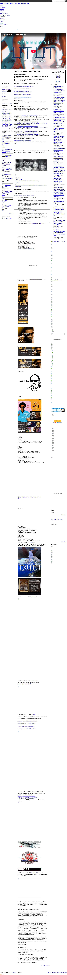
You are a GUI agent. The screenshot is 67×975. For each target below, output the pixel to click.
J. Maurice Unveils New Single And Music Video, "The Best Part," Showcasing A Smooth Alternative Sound (59, 120)
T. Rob (31, 542)
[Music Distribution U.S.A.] (10, 110)
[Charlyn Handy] (55, 527)
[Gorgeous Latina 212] (3, 110)
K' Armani (34, 680)
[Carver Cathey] (10, 117)
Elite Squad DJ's (8, 178)
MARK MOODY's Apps (7, 103)
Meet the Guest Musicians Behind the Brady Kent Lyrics (59, 111)
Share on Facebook (7, 89)
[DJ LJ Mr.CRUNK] (52, 531)
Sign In (50, 0)
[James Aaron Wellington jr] (55, 538)
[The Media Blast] (62, 527)
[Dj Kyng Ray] (59, 538)
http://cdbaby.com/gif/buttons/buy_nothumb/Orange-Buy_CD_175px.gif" (32, 127)
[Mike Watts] (3, 114)
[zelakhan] (10, 125)
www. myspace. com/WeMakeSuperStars (22, 97)
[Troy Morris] (55, 531)
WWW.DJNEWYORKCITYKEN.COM (26, 248)
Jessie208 (33, 714)
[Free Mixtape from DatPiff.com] (52, 546)
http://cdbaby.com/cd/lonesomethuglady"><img (28, 121)
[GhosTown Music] (59, 527)
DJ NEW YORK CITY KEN (36, 223)
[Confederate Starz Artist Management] (3, 121)
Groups (3, 96)
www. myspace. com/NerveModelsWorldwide (24, 86)
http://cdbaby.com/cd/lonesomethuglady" (29, 115)
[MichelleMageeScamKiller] (62, 534)
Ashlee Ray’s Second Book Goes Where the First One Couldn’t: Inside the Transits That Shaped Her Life (59, 89)
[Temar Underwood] (3, 125)
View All (11, 128)
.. (14, 165)
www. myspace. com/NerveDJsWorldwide (23, 91)
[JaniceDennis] (7, 121)
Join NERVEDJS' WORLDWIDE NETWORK (24, 195)
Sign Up (46, 0)
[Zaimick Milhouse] (52, 527)
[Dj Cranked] (62, 538)
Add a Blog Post (55, 241)
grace (33, 197)
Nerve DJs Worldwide (36, 791)
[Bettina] (7, 110)
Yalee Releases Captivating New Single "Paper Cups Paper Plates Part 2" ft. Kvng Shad (59, 232)
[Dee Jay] (59, 534)
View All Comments (45, 965)
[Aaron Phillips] (59, 531)
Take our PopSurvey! (56, 280)
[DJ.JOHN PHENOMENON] (7, 125)
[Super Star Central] (3, 117)
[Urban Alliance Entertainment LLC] (62, 531)
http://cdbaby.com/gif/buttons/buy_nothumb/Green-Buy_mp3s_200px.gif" (32, 123)
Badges (49, 972)
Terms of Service (63, 972)
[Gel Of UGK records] (7, 117)
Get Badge (63, 514)
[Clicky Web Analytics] (2, 974)
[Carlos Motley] (55, 534)
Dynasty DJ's (8, 174)
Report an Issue (55, 972)
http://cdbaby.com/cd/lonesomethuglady (22, 140)
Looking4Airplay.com (36, 872)
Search (65, 0)
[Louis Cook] (52, 534)
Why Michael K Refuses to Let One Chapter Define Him (59, 150)
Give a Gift (8, 218)
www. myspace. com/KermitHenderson (22, 94)
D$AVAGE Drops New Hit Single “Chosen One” (59, 130)
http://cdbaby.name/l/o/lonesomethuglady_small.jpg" (27, 117)
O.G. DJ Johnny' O (13, 972)
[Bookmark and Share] (57, 519)
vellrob (33, 596)
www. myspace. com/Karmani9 (24, 683)
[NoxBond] (52, 538)
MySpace (5, 91)
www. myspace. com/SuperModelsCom (22, 88)
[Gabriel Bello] (10, 121)
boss (58, 94)
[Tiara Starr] (7, 114)
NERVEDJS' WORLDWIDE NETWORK (15, 3)
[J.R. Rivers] (10, 114)
